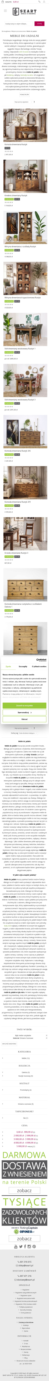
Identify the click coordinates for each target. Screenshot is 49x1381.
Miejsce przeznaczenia (19, 31)
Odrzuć (24, 719)
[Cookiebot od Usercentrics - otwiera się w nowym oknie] (36, 660)
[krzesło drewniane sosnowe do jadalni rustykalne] (25, 533)
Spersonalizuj (23, 712)
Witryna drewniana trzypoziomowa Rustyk (23, 297)
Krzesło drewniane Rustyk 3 (16, 553)
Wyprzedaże (26, 1328)
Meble (24, 1058)
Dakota (24, 1072)
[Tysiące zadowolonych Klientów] (24, 1220)
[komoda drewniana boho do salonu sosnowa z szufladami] (25, 431)
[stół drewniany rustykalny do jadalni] (25, 329)
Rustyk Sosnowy (24, 1076)
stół (20, 52)
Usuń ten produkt (46, 1035)
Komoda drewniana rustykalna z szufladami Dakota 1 (23, 605)
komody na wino (27, 75)
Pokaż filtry (24, 95)
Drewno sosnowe (24, 1104)
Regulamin (26, 1290)
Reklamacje (26, 1355)
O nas (26, 1344)
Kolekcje (26, 1325)
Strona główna (6, 31)
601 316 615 (25, 1261)
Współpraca (26, 1346)
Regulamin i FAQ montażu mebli (26, 1304)
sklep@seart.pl (26, 1265)
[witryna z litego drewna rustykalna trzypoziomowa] (25, 278)
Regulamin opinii (26, 1295)
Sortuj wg (14, 733)
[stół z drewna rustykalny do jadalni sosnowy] (25, 380)
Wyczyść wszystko (9, 1044)
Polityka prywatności (26, 1307)
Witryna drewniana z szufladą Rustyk (20, 246)
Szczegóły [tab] (23, 666)
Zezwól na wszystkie (24, 706)
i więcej (25, 1146)
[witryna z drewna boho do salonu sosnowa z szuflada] (25, 227)
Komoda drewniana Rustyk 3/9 (18, 502)
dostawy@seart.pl (26, 1279)
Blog (25, 1358)
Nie (24, 1118)
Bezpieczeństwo (26, 1349)
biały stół (7, 926)
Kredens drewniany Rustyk (16, 195)
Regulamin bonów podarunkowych (26, 1301)
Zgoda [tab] (8, 666)
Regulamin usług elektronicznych (25, 1293)
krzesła (25, 52)
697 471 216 (25, 1276)
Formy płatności (26, 1313)
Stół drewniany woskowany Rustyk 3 (20, 399)
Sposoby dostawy (26, 1310)
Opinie (26, 1331)
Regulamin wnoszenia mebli (26, 1298)
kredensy (10, 75)
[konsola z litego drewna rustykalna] (25, 125)
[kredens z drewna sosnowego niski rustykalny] (25, 176)
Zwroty (26, 1352)
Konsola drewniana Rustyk (16, 144)
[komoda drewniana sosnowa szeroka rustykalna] (25, 584)
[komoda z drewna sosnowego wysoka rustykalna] (25, 638)
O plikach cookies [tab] (39, 666)
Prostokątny (24, 1090)
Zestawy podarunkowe (26, 1322)
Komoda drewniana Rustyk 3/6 (18, 451)
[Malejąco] (34, 102)
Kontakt (25, 1341)
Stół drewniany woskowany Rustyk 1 (20, 348)
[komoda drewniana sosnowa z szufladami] (25, 482)
